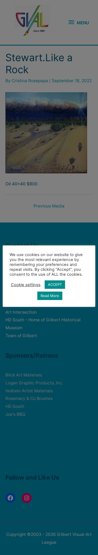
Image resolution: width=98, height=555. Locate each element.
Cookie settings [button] (26, 284)
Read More (50, 295)
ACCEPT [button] (55, 284)
